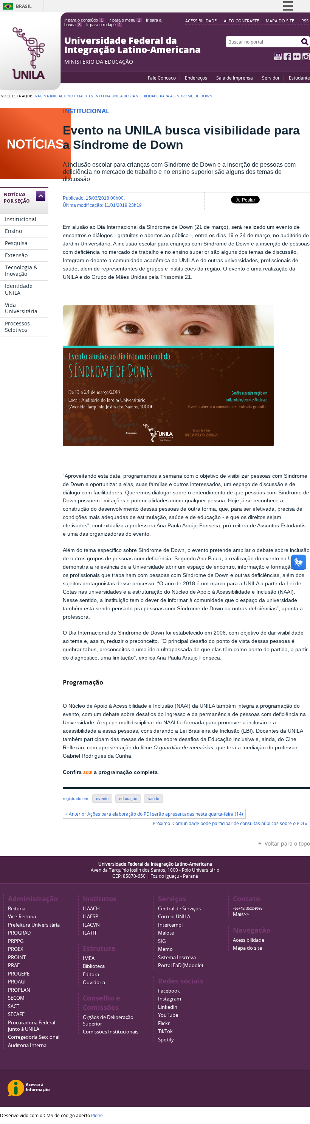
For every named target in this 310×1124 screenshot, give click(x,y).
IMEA (89, 958)
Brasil (24, 6)
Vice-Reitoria (22, 916)
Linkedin (167, 1007)
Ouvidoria (94, 982)
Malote (166, 933)
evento (102, 798)
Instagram (306, 56)
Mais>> (241, 914)
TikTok (165, 1031)
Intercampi (170, 925)
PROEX (15, 949)
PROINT (17, 957)
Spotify (166, 1039)
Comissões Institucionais (110, 1032)
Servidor (271, 78)
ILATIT (90, 933)
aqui (87, 772)
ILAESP (90, 916)
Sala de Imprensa (234, 78)
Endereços (196, 78)
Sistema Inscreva (177, 957)
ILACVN (91, 925)
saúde (153, 798)
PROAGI (17, 982)
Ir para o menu (124, 20)
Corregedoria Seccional (33, 1037)
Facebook (287, 56)
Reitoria (16, 908)
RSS (304, 20)
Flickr (297, 56)
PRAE (14, 965)
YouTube (278, 56)
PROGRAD (19, 933)
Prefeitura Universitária (34, 925)
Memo (165, 949)
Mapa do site (280, 20)
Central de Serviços (179, 908)
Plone (97, 1115)
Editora (91, 974)
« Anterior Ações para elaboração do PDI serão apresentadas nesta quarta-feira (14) (154, 814)
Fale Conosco (162, 78)
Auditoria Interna (27, 1045)
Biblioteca (94, 966)
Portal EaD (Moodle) (180, 965)
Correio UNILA (174, 916)
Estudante (299, 78)
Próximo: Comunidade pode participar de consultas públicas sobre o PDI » (230, 823)
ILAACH (91, 908)
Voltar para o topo (287, 843)
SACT (13, 1006)
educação (128, 798)
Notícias (75, 95)
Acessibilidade (201, 20)
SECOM (16, 998)
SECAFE (16, 1014)
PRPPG (15, 941)
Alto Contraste (241, 20)
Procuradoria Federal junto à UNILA (31, 1025)
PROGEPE (18, 974)
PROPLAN (19, 990)
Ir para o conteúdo (83, 20)
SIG (162, 941)
